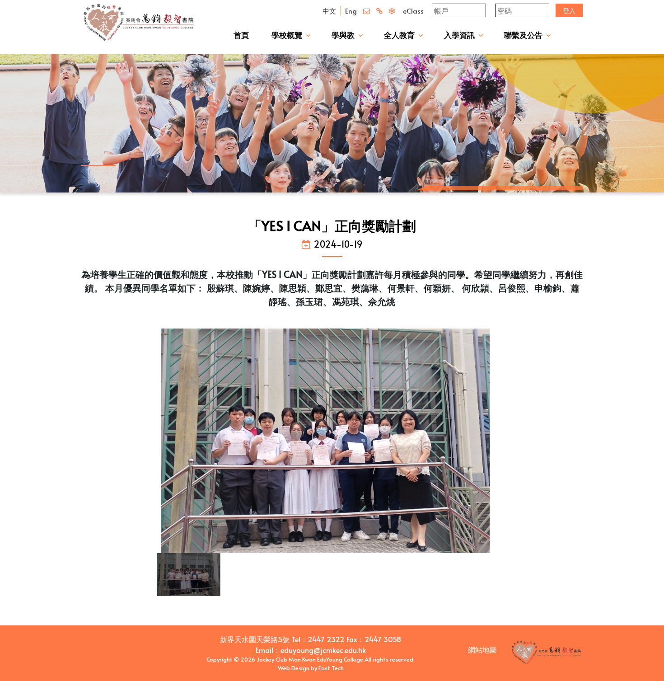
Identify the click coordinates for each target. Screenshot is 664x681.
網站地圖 (482, 649)
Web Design (293, 668)
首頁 (241, 34)
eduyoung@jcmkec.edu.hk (323, 650)
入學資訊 (459, 34)
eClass (413, 10)
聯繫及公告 (523, 34)
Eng (351, 10)
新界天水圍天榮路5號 (255, 639)
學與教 (343, 34)
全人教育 (399, 34)
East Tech (331, 668)
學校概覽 (286, 34)
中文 (329, 10)
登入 (569, 10)
